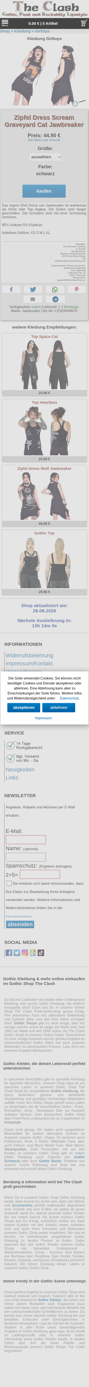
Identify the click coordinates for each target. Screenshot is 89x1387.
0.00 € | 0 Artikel (43, 23)
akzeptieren (24, 707)
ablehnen (58, 707)
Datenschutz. (70, 698)
